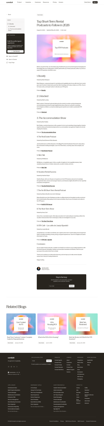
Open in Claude (13, 59)
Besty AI (78, 403)
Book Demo (88, 2)
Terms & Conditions (53, 421)
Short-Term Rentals (59, 385)
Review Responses (35, 397)
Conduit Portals (58, 364)
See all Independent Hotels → (38, 406)
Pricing (55, 2)
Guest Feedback (34, 399)
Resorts (89, 362)
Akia (77, 390)
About (68, 360)
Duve (77, 394)
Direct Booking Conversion (14, 401)
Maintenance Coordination (14, 394)
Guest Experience (35, 394)
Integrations (80, 360)
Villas (88, 364)
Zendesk (87, 392)
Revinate (78, 392)
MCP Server (80, 376)
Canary (78, 387)
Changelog (80, 379)
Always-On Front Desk (36, 390)
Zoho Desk (87, 400)
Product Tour (70, 367)
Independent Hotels (36, 385)
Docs (78, 369)
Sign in (95, 2)
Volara (77, 397)
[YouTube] (14, 366)
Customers (38, 2)
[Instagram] (11, 366)
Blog (78, 364)
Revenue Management (13, 399)
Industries (28, 2)
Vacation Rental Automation (60, 387)
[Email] (17, 366)
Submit (72, 286)
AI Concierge (34, 387)
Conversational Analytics (13, 409)
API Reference (80, 374)
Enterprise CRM (11, 397)
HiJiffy (86, 387)
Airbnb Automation (58, 390)
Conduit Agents (58, 360)
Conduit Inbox (58, 362)
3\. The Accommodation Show (14, 29)
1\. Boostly (11, 24)
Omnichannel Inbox (12, 387)
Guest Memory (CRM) (36, 401)
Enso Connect (78, 400)
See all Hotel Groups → (13, 411)
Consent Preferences (91, 421)
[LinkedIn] (8, 366)
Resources (46, 2)
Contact (68, 364)
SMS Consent (81, 421)
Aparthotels (90, 360)
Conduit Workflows (59, 369)
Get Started (16, 51)
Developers (80, 372)
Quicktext (87, 390)
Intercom (87, 403)
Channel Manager (12, 392)
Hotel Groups (11, 385)
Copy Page (11, 62)
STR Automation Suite (59, 392)
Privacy (62, 421)
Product (19, 2)
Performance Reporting (13, 406)
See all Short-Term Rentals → (60, 411)
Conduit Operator (59, 367)
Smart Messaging (58, 397)
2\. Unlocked (11, 26)
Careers (61, 2)
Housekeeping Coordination (60, 404)
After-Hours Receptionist (36, 392)
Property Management (59, 406)
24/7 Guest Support (58, 394)
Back (9, 14)
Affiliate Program (70, 369)
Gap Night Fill (57, 409)
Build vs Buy (80, 362)
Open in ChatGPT (13, 56)
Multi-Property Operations (14, 390)
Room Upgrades (11, 404)
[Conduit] (9, 2)
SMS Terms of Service (71, 421)
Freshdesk (87, 398)
